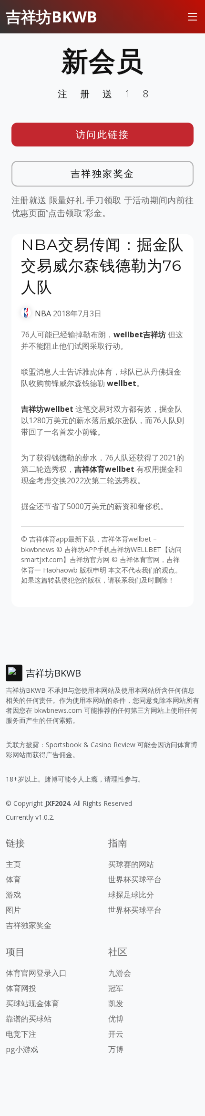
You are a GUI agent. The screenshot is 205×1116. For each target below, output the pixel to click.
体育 (13, 879)
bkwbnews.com (58, 710)
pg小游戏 (22, 1049)
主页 (13, 864)
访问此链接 (103, 134)
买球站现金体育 (32, 1003)
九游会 (119, 973)
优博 (115, 1018)
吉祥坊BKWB (51, 16)
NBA (43, 313)
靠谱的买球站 (28, 1018)
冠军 (115, 988)
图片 (13, 910)
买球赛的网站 (131, 864)
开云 (115, 1034)
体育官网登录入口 (36, 973)
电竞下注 (21, 1034)
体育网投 (21, 988)
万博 (115, 1049)
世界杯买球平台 (135, 879)
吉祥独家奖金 (103, 173)
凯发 (115, 1003)
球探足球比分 (131, 894)
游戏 (13, 894)
